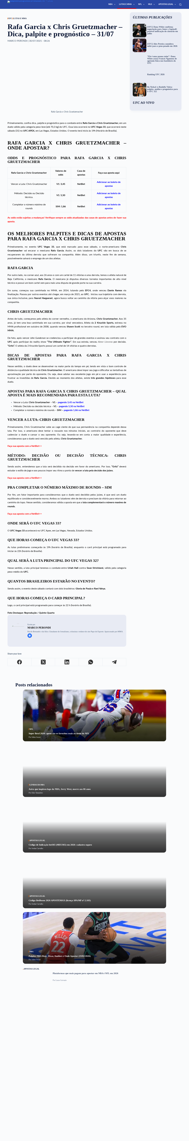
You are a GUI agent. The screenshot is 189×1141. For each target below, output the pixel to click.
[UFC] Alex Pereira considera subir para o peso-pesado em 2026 (162, 45)
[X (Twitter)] (43, 662)
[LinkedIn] (67, 662)
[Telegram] (114, 662)
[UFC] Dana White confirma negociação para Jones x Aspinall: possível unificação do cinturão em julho (162, 30)
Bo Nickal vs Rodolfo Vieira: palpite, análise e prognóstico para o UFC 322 (162, 89)
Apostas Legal (165, 4)
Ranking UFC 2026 (155, 75)
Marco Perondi (39, 627)
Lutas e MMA (125, 4)
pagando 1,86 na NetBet (76, 410)
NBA (110, 4)
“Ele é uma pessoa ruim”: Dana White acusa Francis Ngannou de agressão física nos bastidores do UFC (162, 60)
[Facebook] (19, 662)
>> (40, 446)
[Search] (180, 4)
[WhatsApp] (91, 662)
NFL (140, 4)
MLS (150, 4)
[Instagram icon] (29, 635)
